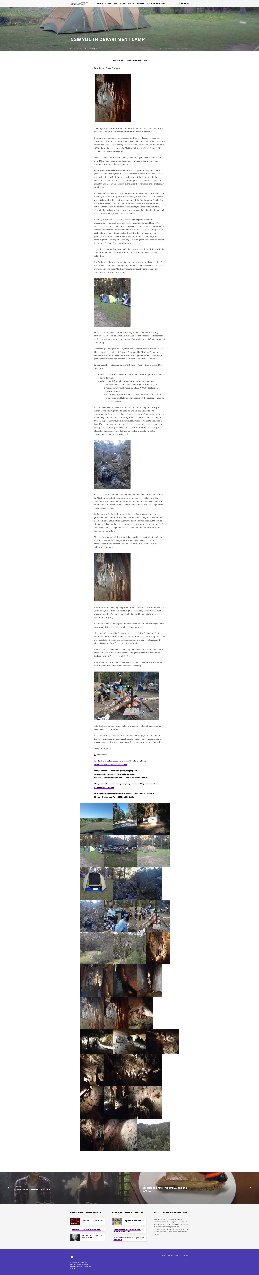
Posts (162, 49)
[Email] (187, 3)
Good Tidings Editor (134, 60)
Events (110, 3)
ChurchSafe (160, 3)
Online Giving (150, 3)
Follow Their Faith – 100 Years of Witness (92, 1221)
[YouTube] (185, 3)
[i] (95, 754)
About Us (131, 3)
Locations (122, 3)
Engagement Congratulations (32, 1189)
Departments (101, 3)
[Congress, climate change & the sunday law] (117, 1221)
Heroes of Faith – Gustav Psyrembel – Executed (86, 1229)
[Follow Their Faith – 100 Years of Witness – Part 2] (75, 1237)
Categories (169, 49)
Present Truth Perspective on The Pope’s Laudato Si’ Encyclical (129, 1238)
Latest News (79, 49)
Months (184, 49)
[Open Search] (177, 3)
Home (93, 3)
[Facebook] (182, 3)
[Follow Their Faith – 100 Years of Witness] (75, 1221)
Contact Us (140, 3)
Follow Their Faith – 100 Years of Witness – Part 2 (92, 1237)
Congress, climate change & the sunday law (134, 1221)
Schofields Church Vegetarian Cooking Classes (164, 1189)
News (116, 3)
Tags (177, 49)
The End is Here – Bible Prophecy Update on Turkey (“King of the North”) (127, 1230)
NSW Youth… (94, 49)
